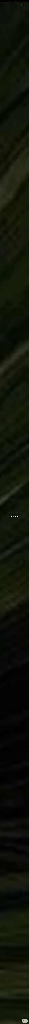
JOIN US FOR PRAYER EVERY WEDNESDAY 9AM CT (14, 1)
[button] (24, 4)
